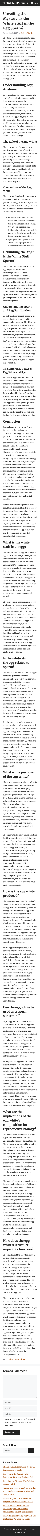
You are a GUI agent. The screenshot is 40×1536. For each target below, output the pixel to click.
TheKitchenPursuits (15, 3)
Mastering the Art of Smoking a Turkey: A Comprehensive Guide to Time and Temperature (20, 1491)
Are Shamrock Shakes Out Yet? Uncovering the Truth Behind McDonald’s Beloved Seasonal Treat (18, 1509)
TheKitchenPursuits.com (19, 1529)
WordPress (21, 1532)
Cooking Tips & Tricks (15, 1359)
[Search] (31, 1450)
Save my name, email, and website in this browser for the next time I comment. (20, 1422)
